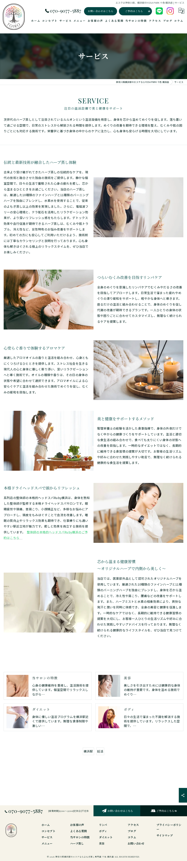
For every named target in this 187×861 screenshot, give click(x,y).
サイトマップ (165, 835)
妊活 (100, 751)
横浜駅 (88, 751)
